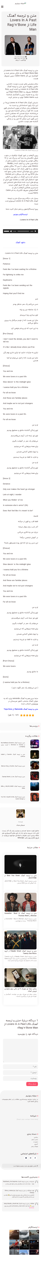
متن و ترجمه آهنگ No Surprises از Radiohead (15, 1181)
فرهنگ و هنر (34, 1146)
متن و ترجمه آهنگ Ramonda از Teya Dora (21, 709)
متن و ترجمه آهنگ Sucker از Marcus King (13, 766)
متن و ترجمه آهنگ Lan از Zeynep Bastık (13, 777)
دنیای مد (35, 1142)
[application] (20, 231)
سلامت (36, 1137)
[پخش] (35, 231)
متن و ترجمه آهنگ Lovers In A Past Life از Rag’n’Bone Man (21, 22)
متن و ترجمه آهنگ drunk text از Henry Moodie (16, 1203)
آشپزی (36, 1144)
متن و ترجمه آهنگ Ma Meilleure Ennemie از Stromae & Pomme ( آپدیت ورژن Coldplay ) (13, 745)
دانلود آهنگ (20, 242)
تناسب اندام (35, 1139)
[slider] (7, 231)
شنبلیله (32, 1181)
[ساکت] (11, 231)
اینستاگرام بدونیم (20, 214)
